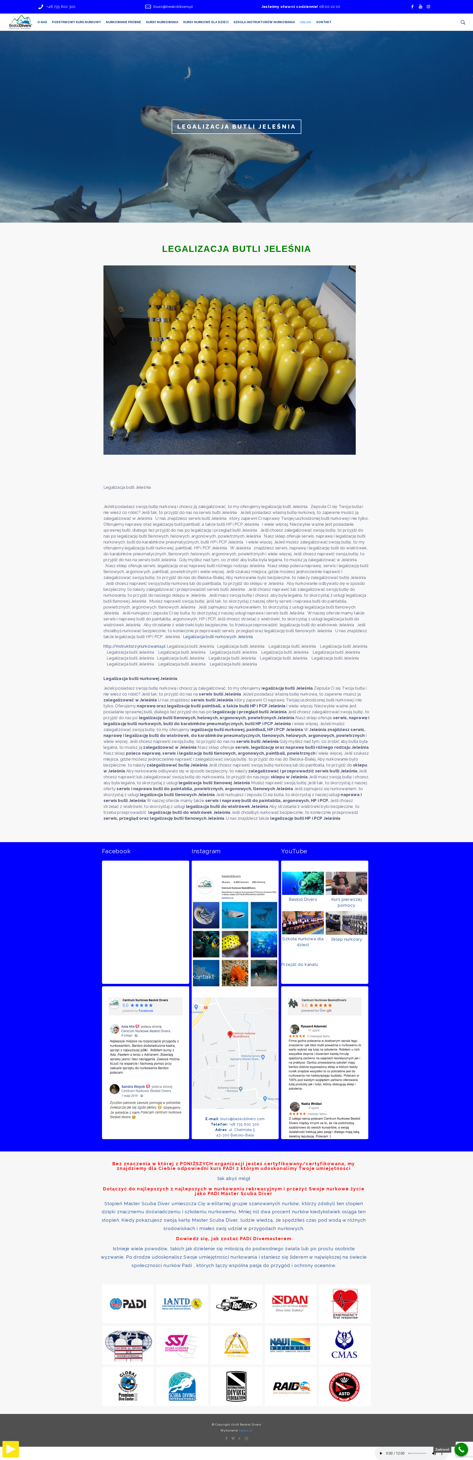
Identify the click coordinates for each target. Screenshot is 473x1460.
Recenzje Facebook (130, 977)
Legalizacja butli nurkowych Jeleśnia (220, 636)
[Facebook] (412, 7)
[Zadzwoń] (461, 1449)
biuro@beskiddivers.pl (173, 6)
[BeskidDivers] (20, 22)
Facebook (116, 851)
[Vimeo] (233, 1438)
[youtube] (420, 7)
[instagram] (428, 7)
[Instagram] (246, 1438)
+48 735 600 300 (60, 6)
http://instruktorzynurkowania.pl (135, 646)
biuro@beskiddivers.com (242, 1119)
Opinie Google (302, 977)
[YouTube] (239, 1438)
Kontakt (203, 977)
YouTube (294, 851)
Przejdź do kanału (299, 964)
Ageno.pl (246, 1430)
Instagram (206, 851)
